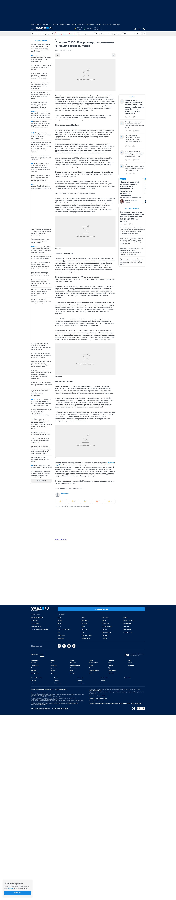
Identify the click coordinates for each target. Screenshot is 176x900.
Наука (83, 632)
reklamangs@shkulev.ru (95, 690)
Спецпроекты (127, 632)
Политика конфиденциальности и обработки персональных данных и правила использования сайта (115, 703)
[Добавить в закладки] (57, 55)
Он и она (105, 617)
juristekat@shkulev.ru (73, 703)
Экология (126, 626)
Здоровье (61, 638)
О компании (35, 623)
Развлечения (106, 632)
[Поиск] (135, 28)
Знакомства (47, 24)
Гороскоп (81, 24)
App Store (58, 465)
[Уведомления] (139, 28)
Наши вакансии (36, 626)
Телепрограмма (64, 24)
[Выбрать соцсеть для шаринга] (113, 55)
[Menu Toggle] (32, 28)
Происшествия (107, 626)
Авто (59, 617)
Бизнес (60, 620)
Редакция (65, 493)
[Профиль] (144, 28)
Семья (104, 638)
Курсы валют (90, 24)
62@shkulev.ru (51, 702)
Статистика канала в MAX (39, 629)
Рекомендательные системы (96, 701)
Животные (61, 635)
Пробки (98, 24)
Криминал (84, 620)
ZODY (104, 24)
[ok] (74, 646)
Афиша (74, 24)
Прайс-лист (35, 620)
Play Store (110, 463)
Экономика (127, 629)
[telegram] (59, 646)
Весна (59, 623)
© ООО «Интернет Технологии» (60, 708)
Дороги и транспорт (64, 629)
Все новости (41, 41)
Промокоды (116, 24)
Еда (59, 632)
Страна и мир (127, 623)
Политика (105, 623)
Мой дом (84, 629)
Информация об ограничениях (97, 695)
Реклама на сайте (37, 617)
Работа (104, 629)
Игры (109, 24)
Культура (84, 623)
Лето (83, 626)
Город (59, 626)
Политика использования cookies (98, 698)
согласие (10, 888)
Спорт (125, 617)
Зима (83, 617)
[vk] (64, 646)
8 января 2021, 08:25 (60, 50)
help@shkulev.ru (43, 704)
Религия (105, 635)
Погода (55, 24)
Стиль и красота (128, 620)
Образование (85, 638)
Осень (104, 620)
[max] (69, 646)
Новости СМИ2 (61, 539)
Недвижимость (36, 24)
